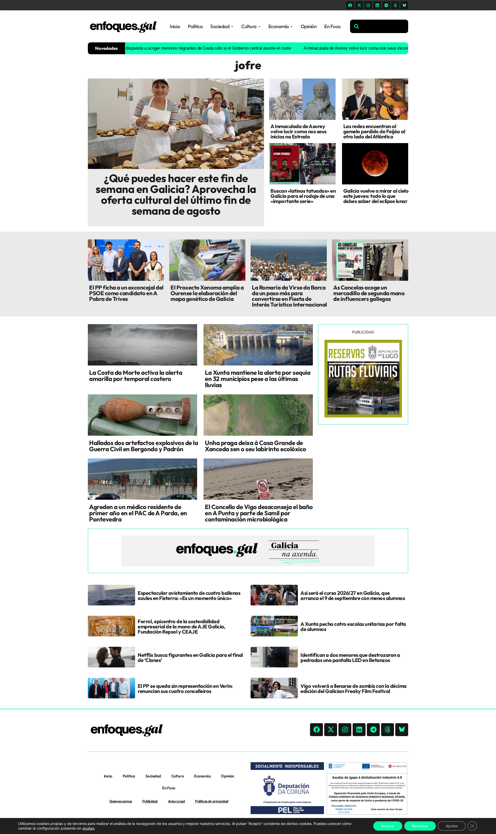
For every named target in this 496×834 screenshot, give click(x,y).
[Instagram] (368, 5)
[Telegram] (386, 5)
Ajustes (452, 826)
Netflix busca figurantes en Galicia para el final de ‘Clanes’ (190, 657)
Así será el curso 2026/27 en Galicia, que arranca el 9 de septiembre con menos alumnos (352, 595)
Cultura (177, 776)
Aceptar (387, 826)
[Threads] (395, 5)
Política (129, 776)
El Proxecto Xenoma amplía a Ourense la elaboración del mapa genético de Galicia (207, 293)
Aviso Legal (176, 801)
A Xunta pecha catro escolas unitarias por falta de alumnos (353, 626)
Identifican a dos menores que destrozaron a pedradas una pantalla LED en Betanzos (350, 657)
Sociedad (153, 776)
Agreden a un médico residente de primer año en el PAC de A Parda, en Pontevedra (138, 513)
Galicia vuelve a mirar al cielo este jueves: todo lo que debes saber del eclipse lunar (376, 196)
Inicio (108, 776)
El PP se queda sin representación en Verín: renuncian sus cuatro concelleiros (185, 688)
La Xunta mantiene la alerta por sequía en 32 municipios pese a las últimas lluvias (257, 379)
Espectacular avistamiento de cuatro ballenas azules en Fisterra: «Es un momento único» (189, 595)
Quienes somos (120, 801)
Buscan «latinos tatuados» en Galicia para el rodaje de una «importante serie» (303, 196)
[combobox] (379, 26)
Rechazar (420, 826)
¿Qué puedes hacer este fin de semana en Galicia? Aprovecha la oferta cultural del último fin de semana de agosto (176, 194)
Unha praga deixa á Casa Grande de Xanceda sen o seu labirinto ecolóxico (255, 446)
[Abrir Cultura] (259, 26)
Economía (202, 776)
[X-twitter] (359, 5)
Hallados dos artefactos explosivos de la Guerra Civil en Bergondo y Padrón (143, 446)
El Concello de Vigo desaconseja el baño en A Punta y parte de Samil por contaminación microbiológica (259, 513)
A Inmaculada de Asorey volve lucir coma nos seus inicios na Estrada (342, 48)
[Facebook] (350, 5)
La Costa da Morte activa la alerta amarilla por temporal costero (135, 376)
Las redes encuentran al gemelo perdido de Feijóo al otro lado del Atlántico (374, 131)
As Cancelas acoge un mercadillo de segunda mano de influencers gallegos (369, 293)
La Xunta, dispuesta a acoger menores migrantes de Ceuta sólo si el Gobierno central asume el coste (174, 48)
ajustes (88, 828)
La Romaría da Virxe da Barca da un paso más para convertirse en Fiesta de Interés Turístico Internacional (289, 296)
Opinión (227, 776)
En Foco (168, 787)
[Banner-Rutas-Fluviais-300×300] (363, 416)
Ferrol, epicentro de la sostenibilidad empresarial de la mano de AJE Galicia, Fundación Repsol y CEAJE (181, 626)
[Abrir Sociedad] (232, 26)
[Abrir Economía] (291, 26)
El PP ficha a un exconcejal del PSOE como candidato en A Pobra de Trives (126, 293)
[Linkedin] (377, 5)
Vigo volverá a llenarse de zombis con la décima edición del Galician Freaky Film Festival (353, 688)
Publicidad (150, 801)
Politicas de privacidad (211, 801)
